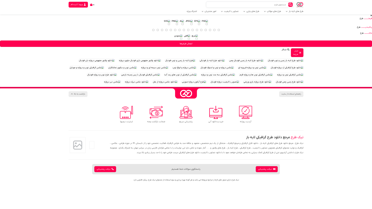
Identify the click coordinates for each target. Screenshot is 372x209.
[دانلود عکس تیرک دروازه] (137, 82)
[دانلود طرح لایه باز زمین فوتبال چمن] (246, 60)
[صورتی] (192, 30)
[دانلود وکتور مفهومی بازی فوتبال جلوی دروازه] (140, 60)
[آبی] (179, 30)
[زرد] (210, 30)
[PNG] (175, 23)
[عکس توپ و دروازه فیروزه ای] (252, 67)
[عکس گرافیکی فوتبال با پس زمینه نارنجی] (140, 74)
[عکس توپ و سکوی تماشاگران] (122, 67)
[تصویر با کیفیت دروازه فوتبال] (225, 82)
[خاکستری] (162, 30)
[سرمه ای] (175, 30)
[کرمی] (214, 30)
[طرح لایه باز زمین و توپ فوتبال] (180, 60)
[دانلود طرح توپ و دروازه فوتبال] (102, 74)
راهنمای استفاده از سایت (291, 94)
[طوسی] (166, 30)
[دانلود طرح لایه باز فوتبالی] (212, 60)
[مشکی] (157, 30)
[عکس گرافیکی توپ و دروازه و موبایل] (87, 67)
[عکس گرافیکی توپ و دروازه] (290, 74)
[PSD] (205, 23)
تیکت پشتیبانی (265, 169)
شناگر (284, 49)
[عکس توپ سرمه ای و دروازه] (154, 67)
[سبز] (183, 30)
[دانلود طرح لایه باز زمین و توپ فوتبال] (285, 60)
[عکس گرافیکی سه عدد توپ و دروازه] (218, 74)
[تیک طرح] (186, 93)
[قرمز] (196, 30)
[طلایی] (205, 30)
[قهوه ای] (170, 30)
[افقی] (187, 37)
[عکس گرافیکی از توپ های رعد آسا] (180, 74)
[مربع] (195, 37)
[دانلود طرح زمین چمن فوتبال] (289, 82)
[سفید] (218, 30)
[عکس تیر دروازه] (112, 82)
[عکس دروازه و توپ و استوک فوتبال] (217, 67)
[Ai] (182, 23)
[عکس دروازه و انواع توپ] (184, 67)
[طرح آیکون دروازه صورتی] (194, 82)
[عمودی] (178, 37)
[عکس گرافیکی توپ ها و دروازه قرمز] (256, 74)
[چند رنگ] (153, 30)
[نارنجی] (201, 30)
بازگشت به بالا (79, 94)
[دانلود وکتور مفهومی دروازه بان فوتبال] (97, 60)
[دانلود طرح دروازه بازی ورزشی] (257, 82)
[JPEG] (189, 23)
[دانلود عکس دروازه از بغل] (165, 82)
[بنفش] (188, 30)
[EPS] (197, 23)
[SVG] (167, 23)
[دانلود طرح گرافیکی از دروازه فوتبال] (287, 67)
